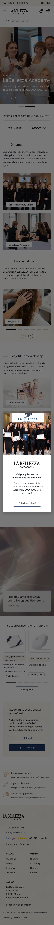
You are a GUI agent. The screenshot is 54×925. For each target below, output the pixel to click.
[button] (46, 417)
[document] (27, 462)
